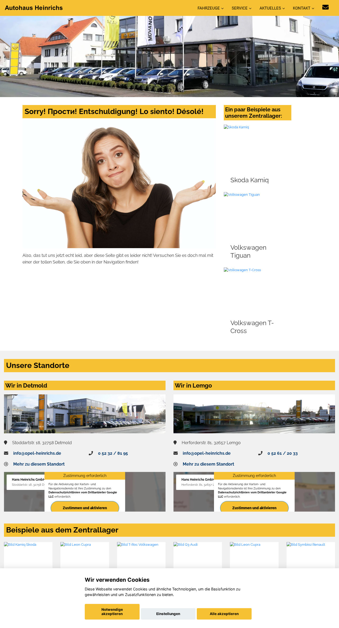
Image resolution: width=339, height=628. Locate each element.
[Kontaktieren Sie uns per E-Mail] (325, 7)
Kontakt (301, 8)
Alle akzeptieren (224, 614)
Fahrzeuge (209, 8)
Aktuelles (270, 8)
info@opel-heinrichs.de (37, 453)
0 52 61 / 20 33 (282, 453)
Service (240, 8)
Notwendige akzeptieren (112, 611)
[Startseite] (34, 8)
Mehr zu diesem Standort (39, 464)
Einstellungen (168, 614)
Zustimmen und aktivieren (85, 508)
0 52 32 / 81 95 (113, 453)
